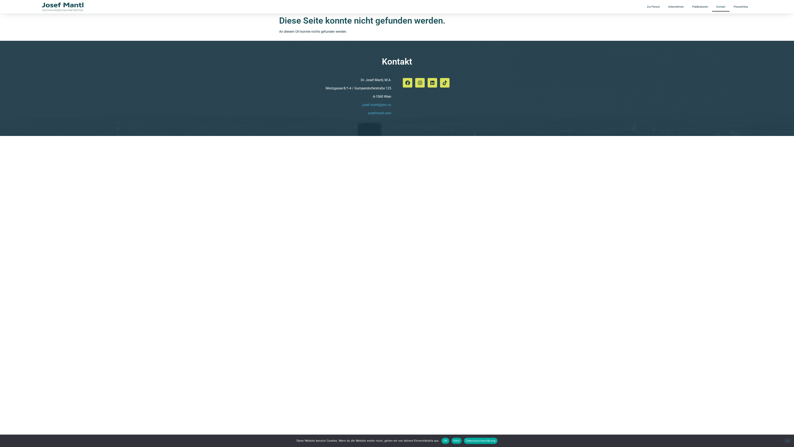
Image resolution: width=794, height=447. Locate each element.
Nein (456, 440)
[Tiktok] (445, 83)
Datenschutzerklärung (480, 440)
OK (445, 440)
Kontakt (720, 6)
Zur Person (653, 6)
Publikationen (700, 6)
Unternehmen (676, 6)
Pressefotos (741, 6)
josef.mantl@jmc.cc (376, 105)
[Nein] (787, 440)
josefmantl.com (379, 113)
